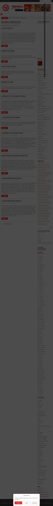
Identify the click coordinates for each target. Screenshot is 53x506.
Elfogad (18, 503)
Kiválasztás (34, 503)
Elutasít (26, 503)
